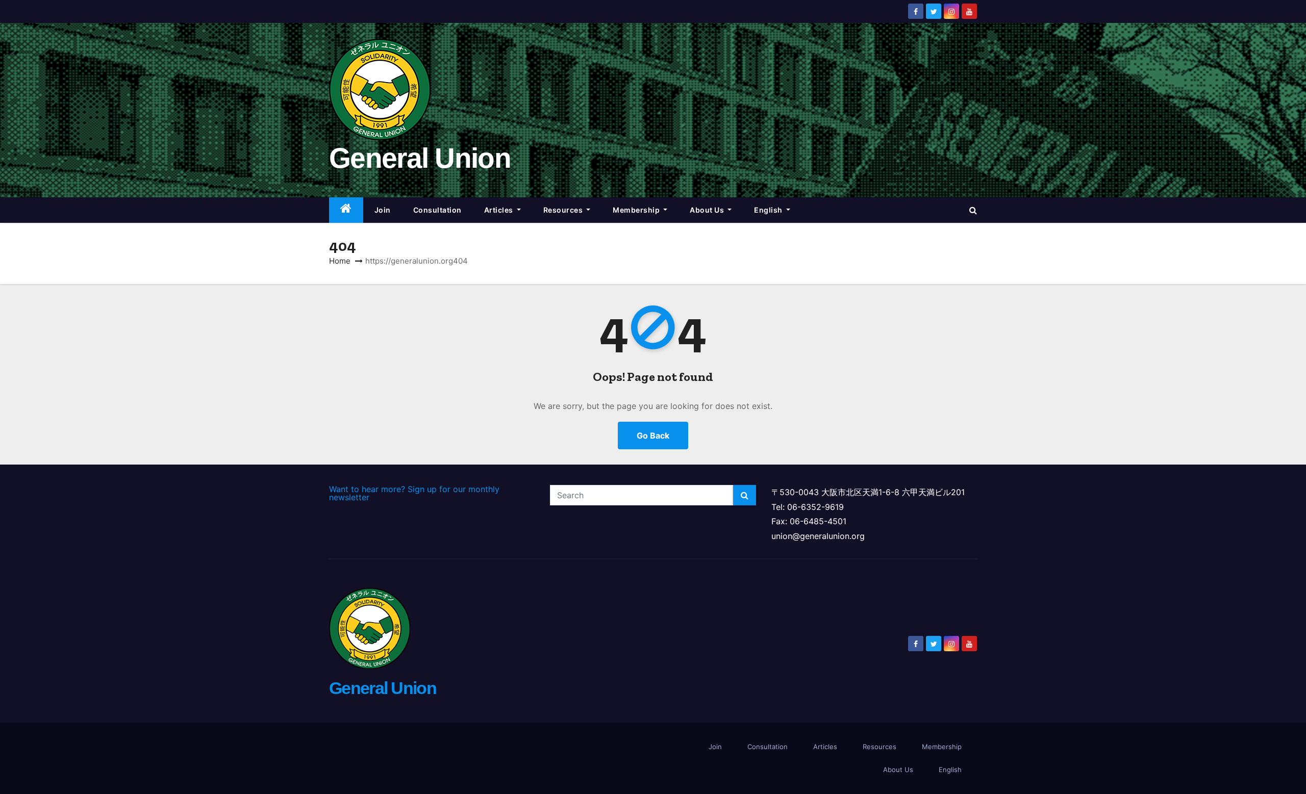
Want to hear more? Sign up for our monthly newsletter (414, 493)
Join (382, 210)
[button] (973, 210)
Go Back (653, 435)
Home (339, 261)
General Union (420, 158)
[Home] (346, 210)
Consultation (437, 210)
